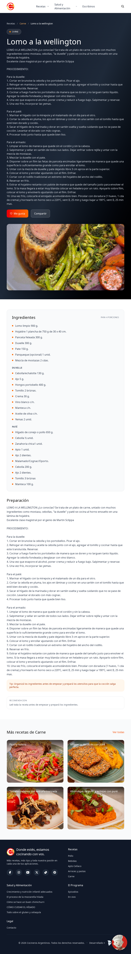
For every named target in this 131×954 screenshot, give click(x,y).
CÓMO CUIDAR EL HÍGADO (21, 907)
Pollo (70, 855)
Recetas (41, 6)
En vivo (72, 896)
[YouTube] (28, 872)
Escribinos (88, 6)
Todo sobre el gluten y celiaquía (24, 912)
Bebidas (72, 860)
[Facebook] (10, 872)
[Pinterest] (54, 872)
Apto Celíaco (74, 866)
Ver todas (118, 732)
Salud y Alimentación (62, 6)
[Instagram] (19, 872)
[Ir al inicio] (10, 6)
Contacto (11, 927)
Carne (71, 876)
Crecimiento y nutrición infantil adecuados (29, 891)
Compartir (40, 213)
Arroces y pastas (77, 871)
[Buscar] (122, 6)
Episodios (73, 891)
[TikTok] (45, 872)
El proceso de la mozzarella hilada (25, 896)
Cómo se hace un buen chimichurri (25, 902)
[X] (37, 872)
